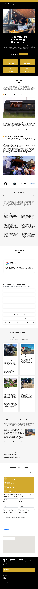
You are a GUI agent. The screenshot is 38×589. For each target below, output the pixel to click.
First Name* (5, 497)
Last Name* (21, 497)
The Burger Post (15, 255)
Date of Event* (22, 508)
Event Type (5, 508)
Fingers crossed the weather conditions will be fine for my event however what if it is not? (17, 306)
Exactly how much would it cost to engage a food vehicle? (17, 290)
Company (5, 501)
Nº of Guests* (13, 508)
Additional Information (7, 516)
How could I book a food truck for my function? (15, 318)
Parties (11, 71)
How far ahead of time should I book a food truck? (15, 294)
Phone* (4, 505)
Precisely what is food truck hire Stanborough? (14, 314)
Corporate (27, 63)
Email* (20, 501)
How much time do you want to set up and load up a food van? (18, 298)
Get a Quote (23, 54)
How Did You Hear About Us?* (24, 512)
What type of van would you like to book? (10, 512)
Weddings (11, 63)
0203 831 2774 (11, 479)
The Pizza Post (32, 254)
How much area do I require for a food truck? (14, 302)
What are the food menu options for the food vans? (16, 322)
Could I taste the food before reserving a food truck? (16, 310)
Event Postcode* (22, 505)
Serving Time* (29, 508)
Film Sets (27, 71)
